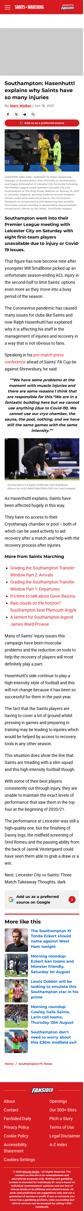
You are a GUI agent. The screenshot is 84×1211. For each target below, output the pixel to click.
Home (9, 1063)
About (9, 1101)
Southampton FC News (35, 1063)
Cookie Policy (16, 1135)
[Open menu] (7, 7)
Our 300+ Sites (63, 1109)
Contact (11, 1109)
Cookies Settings (19, 1159)
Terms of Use (61, 1127)
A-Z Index (58, 1144)
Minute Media (30, 1171)
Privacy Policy (16, 1127)
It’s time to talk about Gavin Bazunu (42, 596)
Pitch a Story (61, 1118)
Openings (58, 1101)
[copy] (33, 114)
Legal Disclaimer (64, 1135)
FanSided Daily (17, 1118)
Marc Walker (21, 106)
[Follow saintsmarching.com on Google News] (72, 899)
